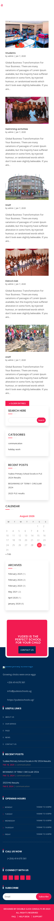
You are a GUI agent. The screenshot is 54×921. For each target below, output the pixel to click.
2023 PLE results (16, 493)
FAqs (7, 730)
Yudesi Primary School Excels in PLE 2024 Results (27, 761)
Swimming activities (16, 129)
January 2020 (14, 603)
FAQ (14, 916)
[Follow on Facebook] (5, 877)
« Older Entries (17, 403)
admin (11, 56)
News (7, 737)
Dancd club (11, 281)
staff (8, 357)
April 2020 (13, 597)
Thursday (9, 827)
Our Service (10, 724)
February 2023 (15, 585)
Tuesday (8, 814)
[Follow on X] (11, 877)
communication (15, 443)
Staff (8, 205)
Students (10, 53)
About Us (9, 717)
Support (37, 916)
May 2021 (13, 591)
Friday (8, 834)
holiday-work (14, 449)
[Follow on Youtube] (28, 877)
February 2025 (15, 573)
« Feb (8, 554)
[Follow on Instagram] (22, 877)
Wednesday (10, 821)
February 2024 (15, 579)
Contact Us (10, 744)
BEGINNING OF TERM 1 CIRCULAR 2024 (21, 771)
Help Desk (24, 916)
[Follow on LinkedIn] (16, 877)
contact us (27, 649)
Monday (8, 807)
